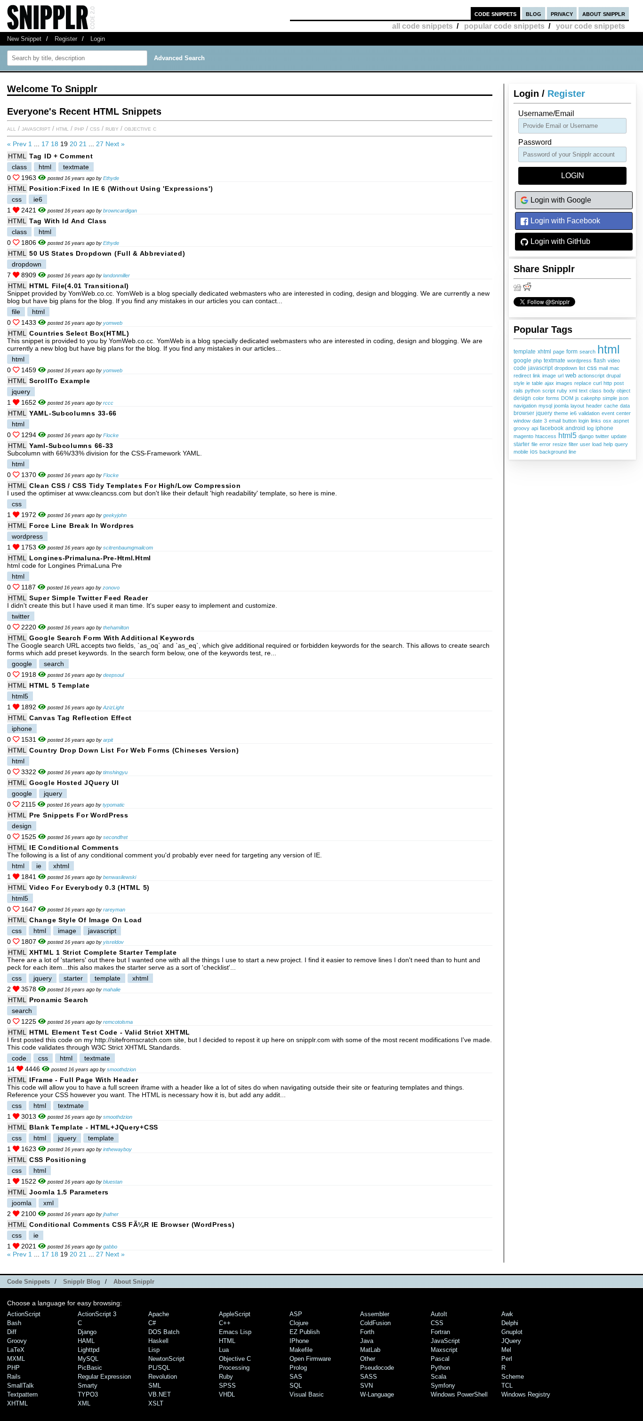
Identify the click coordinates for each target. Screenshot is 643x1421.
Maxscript (444, 1349)
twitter (602, 436)
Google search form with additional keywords (112, 638)
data (625, 405)
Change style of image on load (85, 920)
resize (560, 444)
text (583, 390)
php (537, 360)
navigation (525, 405)
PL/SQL (159, 1367)
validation (589, 413)
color (538, 398)
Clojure (298, 1323)
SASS (368, 1376)
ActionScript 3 (97, 1314)
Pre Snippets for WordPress (79, 815)
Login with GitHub (559, 241)
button (570, 421)
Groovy (17, 1340)
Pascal (440, 1358)
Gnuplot (511, 1331)
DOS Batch (163, 1331)
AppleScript (234, 1314)
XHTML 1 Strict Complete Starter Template (103, 952)
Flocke (111, 435)
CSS (95, 128)
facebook (551, 428)
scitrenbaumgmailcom (128, 547)
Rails (14, 1376)
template (525, 351)
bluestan (112, 1182)
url (560, 375)
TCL (507, 1385)
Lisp (154, 1349)
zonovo (111, 587)
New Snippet (24, 38)
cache (611, 405)
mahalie (112, 989)
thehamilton (116, 627)
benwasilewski (119, 877)
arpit (108, 740)
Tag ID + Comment (61, 156)
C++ (225, 1323)
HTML (62, 128)
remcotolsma (118, 1022)
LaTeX (15, 1349)
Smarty (87, 1385)
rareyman (114, 909)
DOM (567, 398)
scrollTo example (59, 381)
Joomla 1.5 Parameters (69, 1192)
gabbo (110, 1246)
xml (573, 390)
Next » (115, 144)
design (522, 398)
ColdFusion (375, 1323)
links (596, 421)
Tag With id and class (68, 221)
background (553, 452)
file (534, 444)
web (570, 375)
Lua (224, 1349)
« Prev (16, 144)
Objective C (140, 128)
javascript (540, 368)
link (536, 375)
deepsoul (113, 675)
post (619, 383)
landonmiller (116, 275)
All (11, 128)
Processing (234, 1367)
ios (534, 451)
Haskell (158, 1340)
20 (73, 144)
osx (607, 421)
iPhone (299, 1340)
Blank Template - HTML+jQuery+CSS (93, 1127)
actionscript (591, 375)
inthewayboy (117, 1149)
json (623, 398)
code (520, 368)
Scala (438, 1376)
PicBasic (90, 1367)
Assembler (374, 1314)
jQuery (511, 1340)
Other (367, 1358)
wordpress (579, 360)
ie (528, 383)
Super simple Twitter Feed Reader (88, 598)
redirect (522, 375)
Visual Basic (306, 1394)
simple (610, 398)
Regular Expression (104, 1376)
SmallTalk (20, 1385)
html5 (567, 436)
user (585, 444)
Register (66, 38)
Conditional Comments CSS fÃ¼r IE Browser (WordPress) (131, 1224)
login (584, 421)
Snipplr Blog (81, 1281)
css (592, 367)
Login (97, 38)
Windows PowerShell (459, 1394)
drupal (613, 375)
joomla (561, 405)
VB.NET (159, 1394)
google (522, 360)
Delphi (509, 1323)
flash (600, 360)
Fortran (440, 1331)
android (575, 428)
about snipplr (603, 13)
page (558, 351)
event (608, 413)
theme (561, 413)
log (590, 428)
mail (603, 368)
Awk (507, 1314)
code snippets (495, 13)
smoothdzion (121, 1069)
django (586, 436)
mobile (521, 452)
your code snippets (590, 26)
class (595, 390)
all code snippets (422, 26)
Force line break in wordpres (81, 525)
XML (84, 1403)
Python (440, 1367)
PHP (79, 128)
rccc (108, 403)
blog (533, 13)
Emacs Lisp (235, 1331)
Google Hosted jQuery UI (74, 782)
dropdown (566, 368)
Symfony (443, 1385)
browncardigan (120, 210)
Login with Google (560, 200)
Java (366, 1340)
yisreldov (113, 942)
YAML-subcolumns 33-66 (73, 413)
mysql (545, 405)
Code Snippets (28, 1281)
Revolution (162, 1376)
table (537, 383)
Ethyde (111, 178)
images (564, 383)
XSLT (155, 1403)
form (572, 351)
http (607, 383)
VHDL (227, 1394)
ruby (562, 390)
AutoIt (439, 1314)
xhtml (544, 351)
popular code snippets (504, 26)
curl (597, 383)
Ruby (112, 128)
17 (45, 144)
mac (614, 368)
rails (518, 390)
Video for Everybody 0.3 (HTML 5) (89, 887)
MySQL (88, 1358)
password (535, 142)
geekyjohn (115, 515)
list (582, 368)
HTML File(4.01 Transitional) (79, 286)
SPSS (227, 1385)
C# (152, 1323)
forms (552, 398)
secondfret (115, 837)
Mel (506, 1349)
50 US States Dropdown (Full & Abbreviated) (107, 253)
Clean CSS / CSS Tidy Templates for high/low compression (135, 485)
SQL (295, 1385)
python (532, 390)
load (597, 444)
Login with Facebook (564, 221)
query (621, 444)
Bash (14, 1323)
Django (87, 1331)
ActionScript (23, 1314)
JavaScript (36, 128)
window (522, 421)
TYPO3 (88, 1394)
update (619, 436)
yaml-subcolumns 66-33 (71, 445)
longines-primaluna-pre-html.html (90, 558)
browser (524, 413)
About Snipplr (133, 1281)
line (572, 452)
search (587, 351)
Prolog (298, 1367)
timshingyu (115, 772)
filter (573, 444)
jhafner (111, 1214)
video (614, 360)
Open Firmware (310, 1358)
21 (83, 144)
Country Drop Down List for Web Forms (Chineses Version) (134, 750)
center (623, 413)
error (545, 444)
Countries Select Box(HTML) (79, 333)
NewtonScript (166, 1358)
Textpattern (22, 1394)
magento (523, 436)
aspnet (621, 421)
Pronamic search (58, 1000)
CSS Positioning (58, 1159)
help (608, 444)
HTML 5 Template (59, 685)
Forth (367, 1331)
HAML (86, 1340)
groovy (522, 428)
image (549, 375)
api (534, 428)
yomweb (112, 323)
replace (582, 383)
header (594, 405)
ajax (549, 383)
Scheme (512, 1376)
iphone (604, 428)
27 (100, 144)
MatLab (370, 1349)
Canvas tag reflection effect (80, 718)
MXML (16, 1358)
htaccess (545, 436)
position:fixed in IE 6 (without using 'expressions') (121, 188)
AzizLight (113, 707)
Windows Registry (525, 1394)
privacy (562, 13)
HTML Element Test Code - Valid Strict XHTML (109, 1032)
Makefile (301, 1349)
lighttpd (88, 1349)
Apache (158, 1314)
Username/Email (546, 114)
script (548, 390)
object (623, 390)
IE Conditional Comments (74, 847)
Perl (506, 1358)
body (609, 390)
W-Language (377, 1394)
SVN (366, 1385)
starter (522, 444)
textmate (554, 360)
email (555, 421)
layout (577, 405)
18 (54, 144)
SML (154, 1385)
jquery (544, 413)
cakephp (591, 398)
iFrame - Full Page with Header (83, 1079)
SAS (295, 1376)
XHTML (17, 1403)
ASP (295, 1314)
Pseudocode (377, 1367)
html (608, 349)
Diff (11, 1331)
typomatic (114, 805)
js (577, 398)
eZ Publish (304, 1331)
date (537, 421)
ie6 (573, 413)
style (519, 383)
